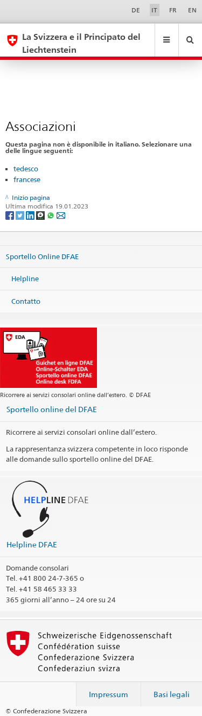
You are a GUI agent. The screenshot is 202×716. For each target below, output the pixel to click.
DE (135, 10)
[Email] (61, 215)
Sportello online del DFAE (51, 409)
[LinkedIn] (31, 215)
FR (173, 10)
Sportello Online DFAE (42, 256)
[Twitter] (21, 215)
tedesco (25, 168)
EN (192, 10)
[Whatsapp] (51, 215)
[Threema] (41, 215)
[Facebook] (10, 215)
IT (154, 10)
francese (26, 179)
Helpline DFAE (31, 544)
